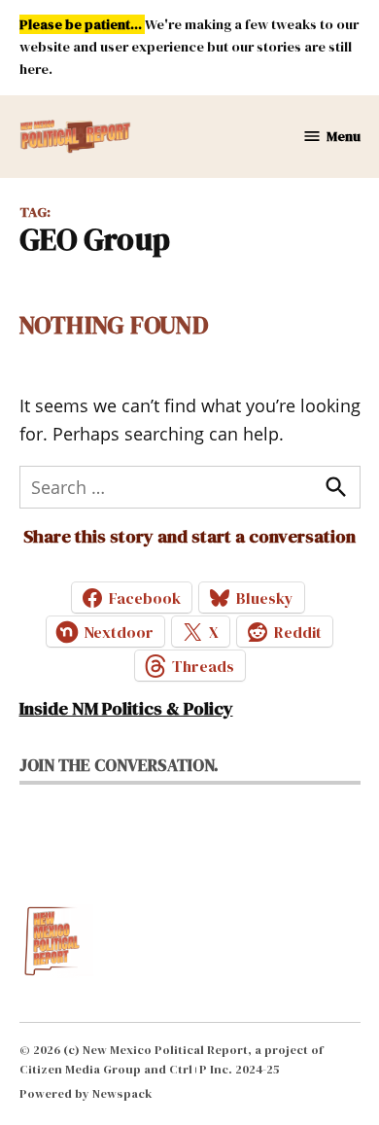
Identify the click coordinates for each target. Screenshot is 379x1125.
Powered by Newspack (86, 1093)
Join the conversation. (119, 765)
